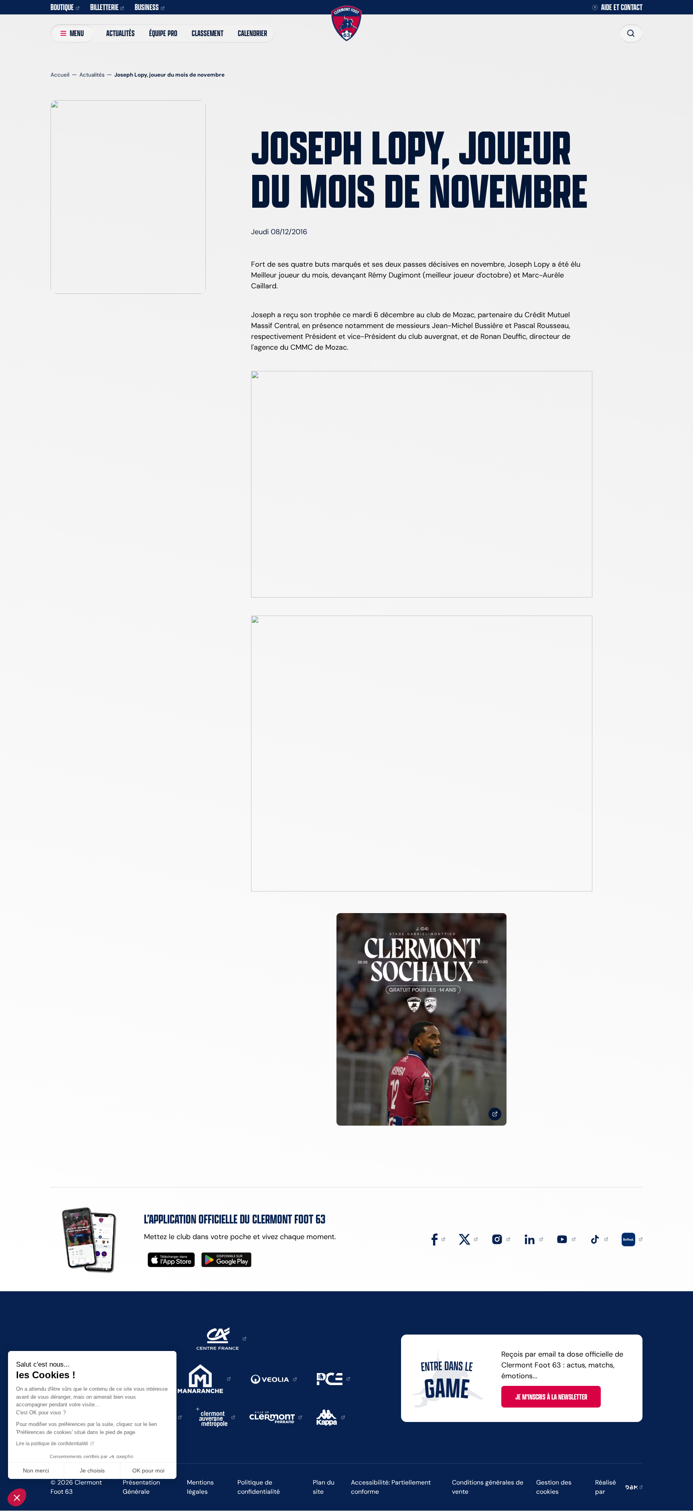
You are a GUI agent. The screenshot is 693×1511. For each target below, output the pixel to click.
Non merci (36, 1470)
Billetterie (104, 7)
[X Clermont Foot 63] (468, 1238)
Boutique (62, 7)
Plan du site (323, 1487)
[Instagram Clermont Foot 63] (501, 1238)
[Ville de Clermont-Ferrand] (275, 1416)
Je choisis (92, 1470)
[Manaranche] (204, 1378)
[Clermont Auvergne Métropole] (215, 1416)
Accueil (60, 74)
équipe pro (163, 33)
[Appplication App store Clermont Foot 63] (171, 1259)
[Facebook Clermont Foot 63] (438, 1238)
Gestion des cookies (553, 1487)
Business (147, 7)
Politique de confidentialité (258, 1487)
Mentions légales (200, 1487)
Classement (207, 33)
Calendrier (252, 33)
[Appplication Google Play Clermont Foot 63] (226, 1259)
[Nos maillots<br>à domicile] (421, 1019)
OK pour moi (148, 1470)
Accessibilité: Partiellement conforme (391, 1487)
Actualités (120, 33)
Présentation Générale (141, 1487)
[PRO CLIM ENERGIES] (333, 1378)
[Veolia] (274, 1378)
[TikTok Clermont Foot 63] (598, 1238)
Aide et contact (621, 7)
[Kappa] (330, 1416)
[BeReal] (632, 1238)
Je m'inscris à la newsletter (551, 1397)
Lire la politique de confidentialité (52, 1443)
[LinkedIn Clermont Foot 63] (533, 1238)
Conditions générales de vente (487, 1487)
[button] (16, 1497)
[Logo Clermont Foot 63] (346, 23)
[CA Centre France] (221, 1338)
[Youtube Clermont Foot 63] (565, 1238)
